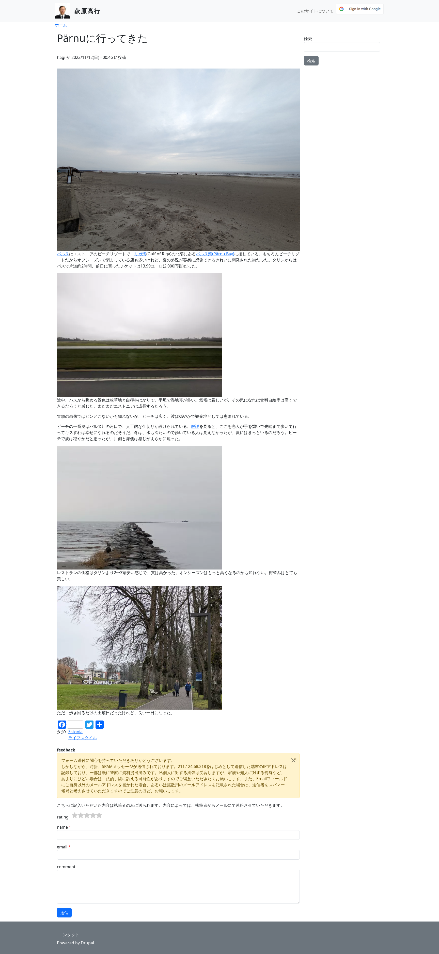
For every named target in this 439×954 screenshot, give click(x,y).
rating (63, 817)
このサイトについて (315, 11)
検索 (308, 39)
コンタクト (69, 935)
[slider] (87, 815)
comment (66, 866)
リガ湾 (140, 254)
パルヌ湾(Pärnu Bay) (215, 254)
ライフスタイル (82, 738)
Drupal (87, 943)
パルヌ (63, 254)
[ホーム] (64, 11)
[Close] (293, 760)
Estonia (75, 731)
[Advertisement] (343, 101)
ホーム (61, 25)
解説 (195, 426)
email (62, 847)
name (62, 827)
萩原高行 (87, 11)
